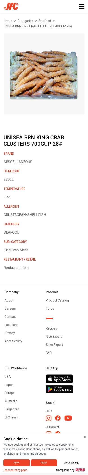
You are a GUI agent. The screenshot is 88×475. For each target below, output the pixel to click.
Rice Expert (54, 336)
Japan (9, 385)
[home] (9, 6)
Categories (25, 21)
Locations (11, 325)
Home (8, 21)
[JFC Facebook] (58, 418)
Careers (10, 308)
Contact (10, 316)
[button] (81, 6)
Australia (11, 401)
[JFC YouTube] (68, 418)
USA (8, 376)
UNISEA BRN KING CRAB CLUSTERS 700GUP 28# (38, 26)
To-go (50, 308)
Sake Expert (54, 345)
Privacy (10, 333)
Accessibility (13, 341)
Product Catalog (57, 300)
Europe (10, 393)
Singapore (12, 409)
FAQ (49, 353)
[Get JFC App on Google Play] (64, 389)
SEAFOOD (45, 21)
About (9, 300)
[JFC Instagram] (48, 418)
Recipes (51, 328)
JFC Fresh (12, 417)
